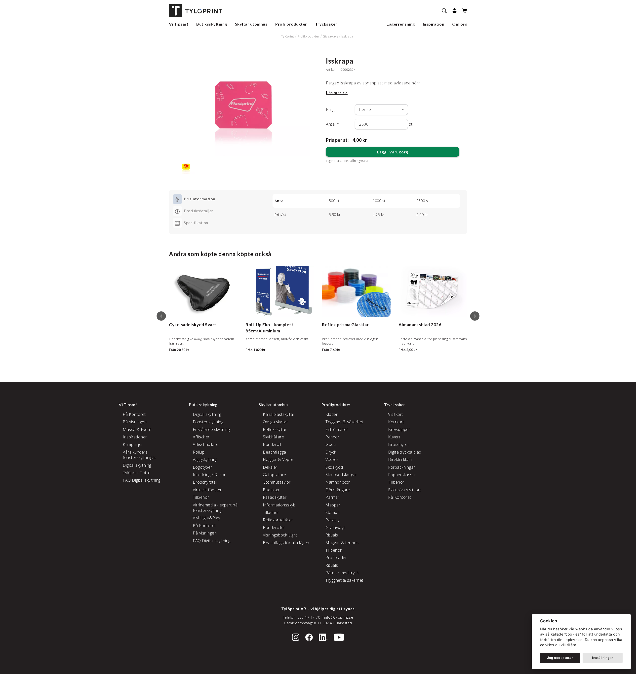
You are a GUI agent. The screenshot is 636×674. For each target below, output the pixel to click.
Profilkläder (336, 557)
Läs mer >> (337, 92)
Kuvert (394, 437)
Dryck (330, 452)
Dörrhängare (337, 490)
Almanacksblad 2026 (419, 324)
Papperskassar (402, 474)
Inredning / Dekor (209, 474)
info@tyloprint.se (338, 617)
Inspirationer (135, 437)
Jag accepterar (560, 658)
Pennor (332, 437)
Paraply (332, 520)
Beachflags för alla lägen (286, 542)
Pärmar (332, 497)
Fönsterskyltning (208, 422)
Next (475, 316)
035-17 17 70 (308, 617)
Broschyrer (398, 444)
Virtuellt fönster (207, 490)
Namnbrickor (337, 482)
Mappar (332, 505)
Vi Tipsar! (178, 24)
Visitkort (395, 414)
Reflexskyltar (275, 429)
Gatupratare (274, 474)
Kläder (331, 414)
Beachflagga (274, 452)
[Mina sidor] (454, 10)
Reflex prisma (336, 324)
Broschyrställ (205, 482)
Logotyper (202, 467)
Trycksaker (326, 24)
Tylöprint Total (136, 472)
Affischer (201, 437)
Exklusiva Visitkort (404, 490)
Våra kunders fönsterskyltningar (139, 454)
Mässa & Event (137, 429)
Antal (332, 124)
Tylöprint (287, 36)
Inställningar (602, 658)
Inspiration (433, 24)
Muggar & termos (342, 542)
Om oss (459, 24)
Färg (330, 109)
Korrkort (396, 422)
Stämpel (333, 512)
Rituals (331, 535)
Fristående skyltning (211, 429)
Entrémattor (336, 429)
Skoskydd (334, 467)
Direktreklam (400, 459)
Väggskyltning (205, 459)
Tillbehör (201, 497)
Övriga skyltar (275, 422)
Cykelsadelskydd (186, 324)
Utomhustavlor (277, 482)
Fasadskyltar (274, 497)
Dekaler (270, 467)
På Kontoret (134, 414)
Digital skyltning (137, 465)
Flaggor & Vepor (278, 459)
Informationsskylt (279, 505)
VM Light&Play (206, 518)
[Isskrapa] (243, 106)
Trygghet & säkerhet (344, 422)
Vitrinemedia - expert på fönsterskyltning (215, 507)
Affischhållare (205, 444)
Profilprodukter (291, 24)
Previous (161, 316)
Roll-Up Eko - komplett (269, 324)
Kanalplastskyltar (279, 414)
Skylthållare (273, 437)
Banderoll (272, 444)
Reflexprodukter (278, 520)
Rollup (198, 452)
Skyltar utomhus (251, 24)
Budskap (271, 490)
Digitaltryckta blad (404, 452)
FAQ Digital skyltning (141, 480)
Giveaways (330, 36)
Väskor (331, 459)
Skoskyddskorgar (341, 474)
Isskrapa (347, 36)
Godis (331, 444)
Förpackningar (401, 467)
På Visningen (135, 422)
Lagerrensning (401, 24)
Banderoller (274, 527)
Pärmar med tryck (341, 572)
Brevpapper (399, 429)
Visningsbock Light (280, 535)
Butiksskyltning (211, 24)
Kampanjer (133, 444)
